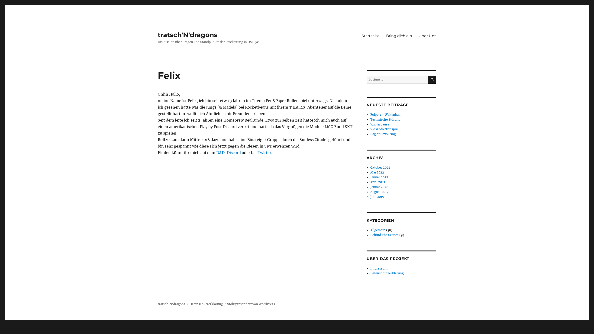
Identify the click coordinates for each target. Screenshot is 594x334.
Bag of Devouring (383, 134)
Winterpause (379, 124)
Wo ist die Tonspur (384, 129)
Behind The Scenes (384, 235)
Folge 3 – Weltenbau (385, 115)
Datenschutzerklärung (387, 273)
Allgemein (377, 230)
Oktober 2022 (380, 168)
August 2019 (379, 192)
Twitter (264, 152)
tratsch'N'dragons (187, 35)
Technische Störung (385, 120)
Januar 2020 (379, 187)
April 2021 (377, 182)
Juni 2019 (377, 197)
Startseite (371, 36)
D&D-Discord (228, 152)
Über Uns (427, 36)
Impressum (378, 268)
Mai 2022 (377, 172)
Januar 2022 (379, 177)
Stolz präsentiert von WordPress (251, 304)
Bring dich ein (399, 36)
